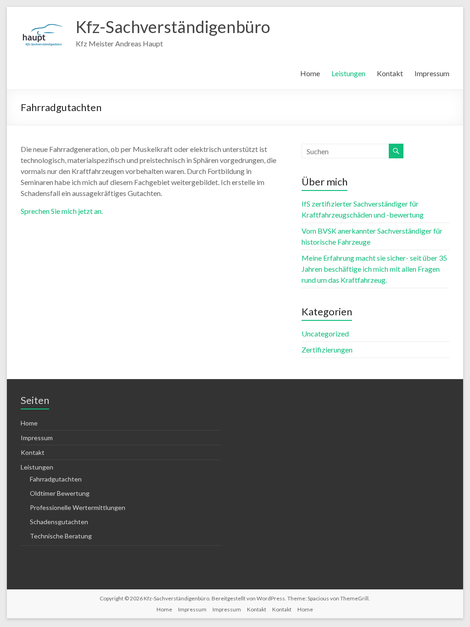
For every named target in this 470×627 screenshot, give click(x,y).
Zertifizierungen (327, 349)
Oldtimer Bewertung (60, 493)
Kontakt (390, 73)
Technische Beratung (61, 536)
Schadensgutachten (59, 522)
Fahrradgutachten (56, 479)
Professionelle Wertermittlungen (77, 507)
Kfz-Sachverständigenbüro (173, 27)
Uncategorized (325, 333)
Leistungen (348, 73)
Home (310, 73)
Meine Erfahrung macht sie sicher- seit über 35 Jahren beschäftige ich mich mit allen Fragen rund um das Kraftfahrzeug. (374, 268)
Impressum (431, 73)
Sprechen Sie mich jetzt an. (62, 211)
